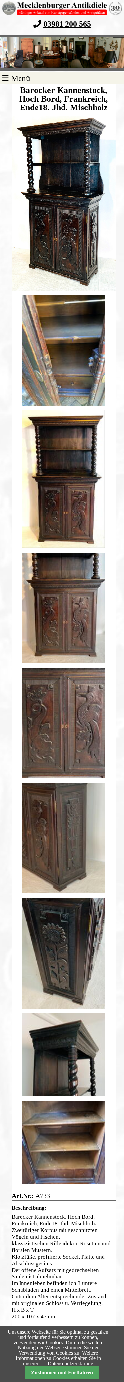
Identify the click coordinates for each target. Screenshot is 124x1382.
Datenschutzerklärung (70, 1363)
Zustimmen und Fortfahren (62, 1372)
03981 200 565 (67, 24)
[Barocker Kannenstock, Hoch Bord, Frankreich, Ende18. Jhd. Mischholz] (64, 203)
